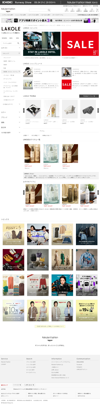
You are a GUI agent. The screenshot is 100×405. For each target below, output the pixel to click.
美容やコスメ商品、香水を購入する (36, 393)
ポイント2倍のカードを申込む (60, 393)
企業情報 (3, 400)
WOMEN (4, 38)
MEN (10, 38)
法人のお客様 (54, 372)
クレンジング (7, 57)
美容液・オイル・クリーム (11, 71)
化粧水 (5, 64)
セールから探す (30, 370)
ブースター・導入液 (9, 75)
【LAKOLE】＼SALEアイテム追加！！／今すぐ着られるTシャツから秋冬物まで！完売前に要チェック (85, 85)
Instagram (79, 367)
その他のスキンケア (9, 100)
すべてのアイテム (31, 372)
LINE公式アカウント (82, 369)
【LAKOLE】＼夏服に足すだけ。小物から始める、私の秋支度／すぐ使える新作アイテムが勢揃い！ (84, 73)
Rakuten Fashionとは (57, 364)
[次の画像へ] (98, 110)
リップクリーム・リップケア (11, 92)
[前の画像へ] (24, 110)
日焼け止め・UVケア (9, 96)
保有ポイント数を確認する (84, 393)
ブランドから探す (31, 362)
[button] (34, 113)
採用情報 (45, 400)
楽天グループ (86, 6)
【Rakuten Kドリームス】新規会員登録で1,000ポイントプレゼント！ (30, 389)
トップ (25, 25)
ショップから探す (31, 364)
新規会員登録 (80, 362)
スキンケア (6, 53)
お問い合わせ (54, 370)
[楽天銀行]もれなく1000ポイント (72, 6)
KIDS (17, 38)
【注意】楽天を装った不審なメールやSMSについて (50, 326)
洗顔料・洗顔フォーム (9, 61)
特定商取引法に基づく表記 (58, 375)
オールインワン (8, 78)
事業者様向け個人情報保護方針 (24, 400)
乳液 (5, 68)
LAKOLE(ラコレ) (43, 25)
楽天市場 (95, 6)
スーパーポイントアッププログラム (60, 362)
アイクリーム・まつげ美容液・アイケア (11, 86)
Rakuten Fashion (32, 25)
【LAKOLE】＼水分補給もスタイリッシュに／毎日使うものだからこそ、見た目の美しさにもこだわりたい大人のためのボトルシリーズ (46, 85)
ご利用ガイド (54, 367)
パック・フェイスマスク (10, 82)
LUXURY (3, 364)
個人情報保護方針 (11, 400)
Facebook (79, 364)
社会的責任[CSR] (37, 400)
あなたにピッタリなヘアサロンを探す (10, 393)
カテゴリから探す (31, 367)
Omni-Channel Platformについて (60, 377)
